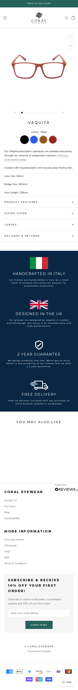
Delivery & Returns (22, 235)
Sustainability (12, 518)
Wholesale (10, 545)
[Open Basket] (73, 18)
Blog (7, 512)
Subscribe (39, 625)
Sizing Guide (15, 213)
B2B (6, 557)
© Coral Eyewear (39, 646)
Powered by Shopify (39, 651)
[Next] (62, 112)
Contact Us (10, 500)
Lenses (10, 224)
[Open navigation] (5, 17)
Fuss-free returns (14, 539)
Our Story (10, 506)
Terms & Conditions (15, 563)
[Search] (66, 17)
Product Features (21, 202)
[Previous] (15, 112)
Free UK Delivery (39, 3)
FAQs (7, 551)
